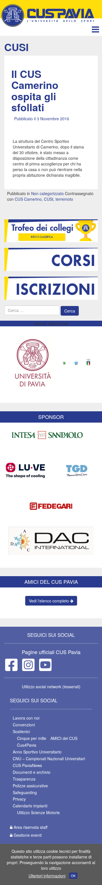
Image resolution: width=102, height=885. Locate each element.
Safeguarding (25, 792)
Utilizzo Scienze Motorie (38, 812)
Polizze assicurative (30, 785)
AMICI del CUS (63, 738)
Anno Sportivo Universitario (37, 752)
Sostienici (21, 731)
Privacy (19, 799)
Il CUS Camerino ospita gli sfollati (34, 90)
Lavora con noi (26, 718)
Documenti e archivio (31, 772)
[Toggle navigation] (95, 29)
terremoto (64, 199)
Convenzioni (24, 724)
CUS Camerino (28, 199)
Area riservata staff (29, 827)
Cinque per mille (31, 738)
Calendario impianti (30, 805)
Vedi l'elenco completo (49, 601)
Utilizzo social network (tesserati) (51, 686)
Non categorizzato (47, 193)
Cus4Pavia (26, 745)
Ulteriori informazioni (47, 876)
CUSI (48, 199)
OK (73, 875)
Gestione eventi (27, 835)
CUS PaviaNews (27, 765)
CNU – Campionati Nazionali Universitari (49, 758)
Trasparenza (24, 779)
